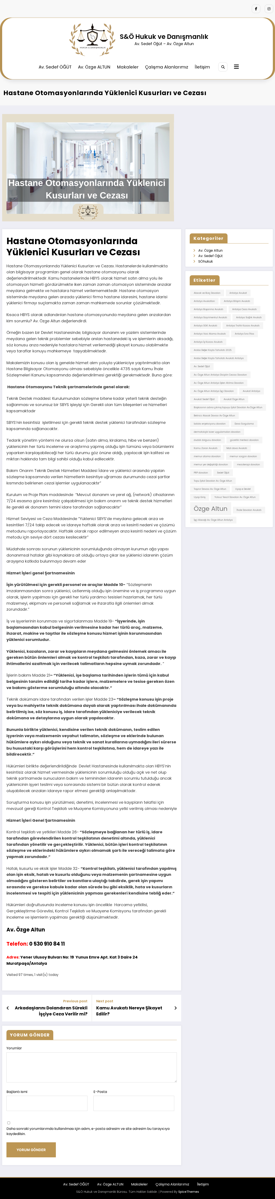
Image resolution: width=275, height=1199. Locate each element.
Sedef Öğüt (223, 472)
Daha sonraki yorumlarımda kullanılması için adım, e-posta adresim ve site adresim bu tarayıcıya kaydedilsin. (88, 1131)
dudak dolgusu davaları (207, 440)
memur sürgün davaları (243, 456)
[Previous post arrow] (7, 1008)
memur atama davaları (207, 456)
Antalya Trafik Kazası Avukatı (243, 325)
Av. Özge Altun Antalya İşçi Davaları (214, 391)
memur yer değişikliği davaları (211, 464)
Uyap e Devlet (243, 489)
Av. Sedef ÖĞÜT (55, 67)
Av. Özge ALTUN (94, 67)
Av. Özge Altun (210, 250)
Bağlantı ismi (16, 1091)
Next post (104, 1001)
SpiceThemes (188, 1192)
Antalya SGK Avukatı (205, 325)
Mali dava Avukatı (236, 448)
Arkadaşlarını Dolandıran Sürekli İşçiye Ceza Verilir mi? (51, 1011)
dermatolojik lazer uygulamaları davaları (217, 432)
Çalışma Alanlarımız (166, 67)
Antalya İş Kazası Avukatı (208, 342)
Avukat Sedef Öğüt (204, 399)
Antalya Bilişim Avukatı (237, 301)
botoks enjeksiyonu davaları (210, 423)
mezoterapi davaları (248, 464)
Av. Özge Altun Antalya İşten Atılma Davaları (219, 383)
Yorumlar (14, 1048)
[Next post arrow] (175, 1008)
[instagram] (269, 9)
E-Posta (100, 1091)
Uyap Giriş (199, 497)
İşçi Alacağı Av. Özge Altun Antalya (213, 520)
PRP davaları (201, 472)
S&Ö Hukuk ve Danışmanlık (164, 36)
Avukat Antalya (251, 391)
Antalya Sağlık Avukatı (249, 317)
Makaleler (128, 67)
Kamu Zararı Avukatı (205, 448)
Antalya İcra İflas (244, 333)
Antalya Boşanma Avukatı (208, 309)
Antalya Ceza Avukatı (244, 309)
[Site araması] (223, 67)
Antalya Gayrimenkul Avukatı (210, 317)
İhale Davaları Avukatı (249, 510)
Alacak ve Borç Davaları (207, 293)
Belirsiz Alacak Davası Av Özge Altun (214, 415)
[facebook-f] (256, 9)
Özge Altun (211, 508)
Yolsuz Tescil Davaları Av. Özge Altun (235, 497)
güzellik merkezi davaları (244, 440)
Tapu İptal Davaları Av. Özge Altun (213, 480)
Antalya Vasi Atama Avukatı (210, 333)
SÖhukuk (205, 261)
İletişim (202, 67)
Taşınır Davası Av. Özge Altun (210, 489)
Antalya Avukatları (204, 301)
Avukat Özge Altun (234, 399)
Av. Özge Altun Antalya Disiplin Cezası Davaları (220, 374)
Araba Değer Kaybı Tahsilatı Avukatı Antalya (219, 358)
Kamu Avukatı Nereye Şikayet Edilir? (129, 1011)
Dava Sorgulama (244, 423)
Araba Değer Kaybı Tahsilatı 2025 (213, 350)
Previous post (75, 1001)
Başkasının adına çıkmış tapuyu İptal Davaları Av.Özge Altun (228, 407)
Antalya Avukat (238, 293)
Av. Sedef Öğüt (210, 255)
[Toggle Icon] (236, 67)
